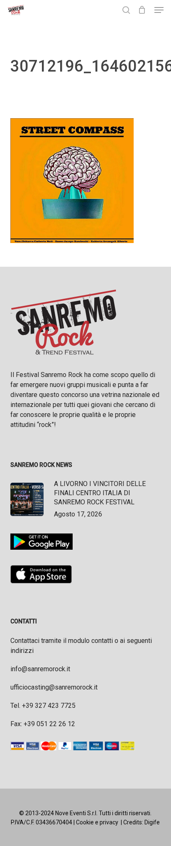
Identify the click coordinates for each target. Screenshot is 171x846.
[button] (159, 10)
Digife (152, 822)
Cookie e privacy (97, 822)
